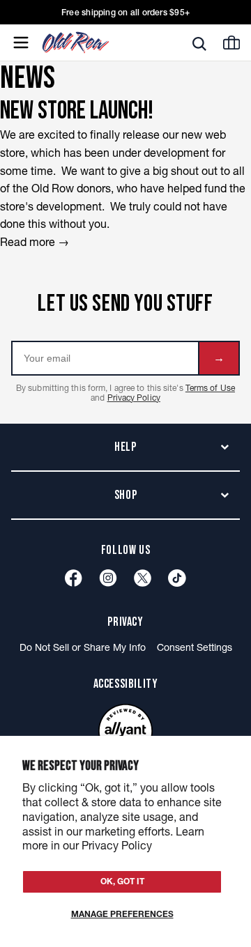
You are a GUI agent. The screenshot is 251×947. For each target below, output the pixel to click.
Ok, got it (122, 881)
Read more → (34, 242)
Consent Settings (194, 647)
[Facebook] (73, 578)
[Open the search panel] (199, 43)
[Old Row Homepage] (99, 42)
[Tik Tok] (177, 578)
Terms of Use (210, 388)
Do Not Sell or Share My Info (83, 647)
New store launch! (76, 111)
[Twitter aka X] (142, 578)
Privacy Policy (133, 397)
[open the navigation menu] (21, 42)
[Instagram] (108, 578)
